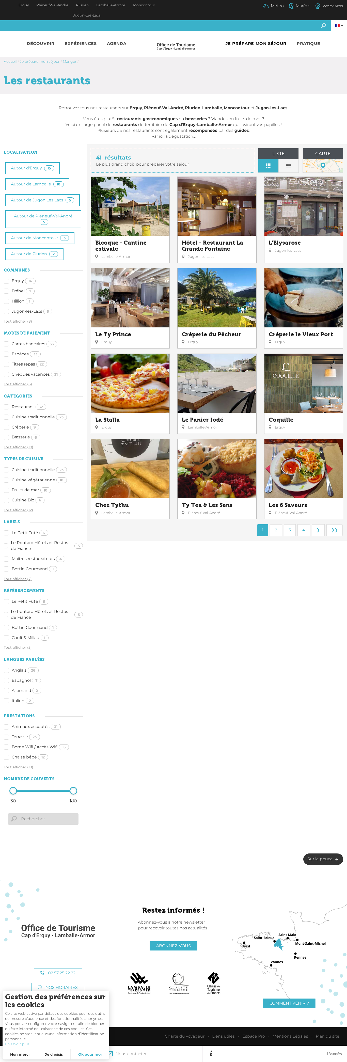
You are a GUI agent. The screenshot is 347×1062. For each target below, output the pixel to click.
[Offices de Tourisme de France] (213, 983)
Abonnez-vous (173, 945)
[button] (41, 43)
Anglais (23, 670)
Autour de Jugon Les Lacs (41, 200)
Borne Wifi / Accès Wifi (39, 746)
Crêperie (24, 427)
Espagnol (25, 680)
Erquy (22, 280)
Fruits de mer (30, 489)
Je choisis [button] (54, 1054)
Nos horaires (61, 987)
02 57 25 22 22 (61, 973)
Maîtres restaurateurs (37, 558)
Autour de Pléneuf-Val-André (43, 219)
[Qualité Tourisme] (179, 983)
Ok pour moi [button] (90, 1054)
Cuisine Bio (26, 500)
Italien (21, 700)
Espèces (24, 354)
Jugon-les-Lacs (30, 311)
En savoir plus (17, 1044)
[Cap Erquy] (58, 931)
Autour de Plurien (33, 253)
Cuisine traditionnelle (38, 417)
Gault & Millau (28, 637)
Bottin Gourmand (33, 568)
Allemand (25, 690)
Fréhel (21, 291)
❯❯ (334, 530)
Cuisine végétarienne (38, 480)
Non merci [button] (19, 1054)
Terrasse (24, 736)
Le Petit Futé (28, 532)
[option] (278, 1054)
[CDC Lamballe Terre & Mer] (139, 983)
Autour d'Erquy (31, 168)
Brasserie (24, 437)
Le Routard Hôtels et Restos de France (45, 545)
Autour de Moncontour (38, 237)
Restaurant (27, 406)
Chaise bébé (28, 757)
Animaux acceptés (34, 726)
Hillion (21, 301)
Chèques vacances (35, 374)
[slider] (13, 791)
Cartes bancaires (33, 343)
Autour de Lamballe (35, 184)
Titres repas (28, 364)
